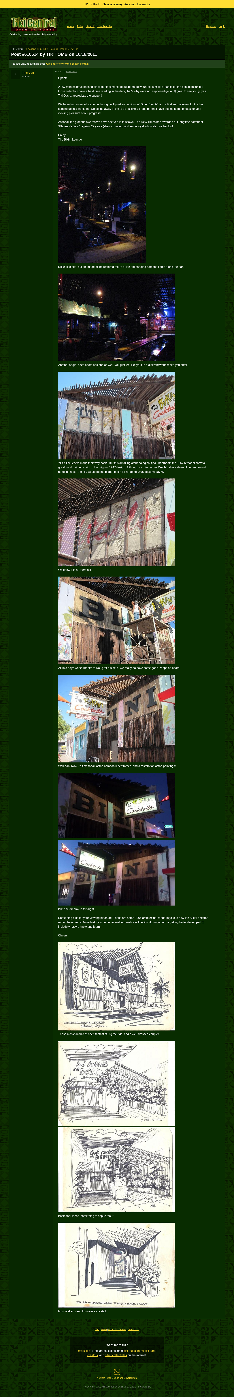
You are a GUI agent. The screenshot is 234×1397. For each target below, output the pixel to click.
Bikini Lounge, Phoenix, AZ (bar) (61, 48)
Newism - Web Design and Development (117, 1378)
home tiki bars (146, 1350)
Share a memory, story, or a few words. (126, 4)
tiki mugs (130, 1350)
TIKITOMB (28, 72)
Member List (104, 26)
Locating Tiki (33, 48)
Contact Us (133, 1329)
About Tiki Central (117, 1329)
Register (211, 26)
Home (104, 1329)
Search (90, 26)
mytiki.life (84, 1350)
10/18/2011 (71, 71)
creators (92, 1355)
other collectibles (116, 1355)
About (70, 26)
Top (97, 1329)
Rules (80, 26)
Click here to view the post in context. (67, 63)
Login (222, 26)
